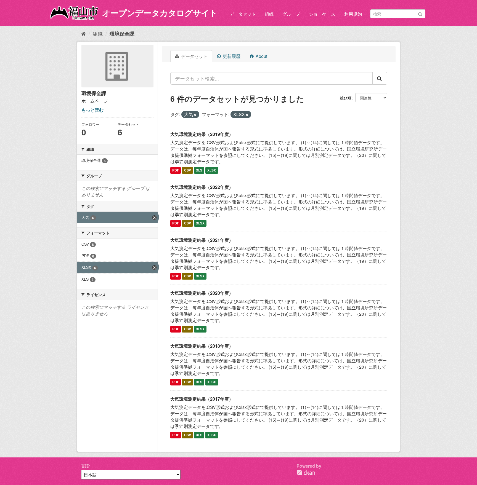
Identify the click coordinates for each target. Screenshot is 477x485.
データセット (242, 14)
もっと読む (92, 110)
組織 (269, 14)
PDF (175, 170)
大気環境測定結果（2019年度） (201, 134)
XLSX (211, 170)
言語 (85, 465)
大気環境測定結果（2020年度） (201, 293)
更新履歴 (231, 56)
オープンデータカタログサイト (160, 12)
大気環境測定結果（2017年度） (201, 399)
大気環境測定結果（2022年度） (201, 187)
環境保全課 (122, 33)
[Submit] (420, 13)
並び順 (345, 98)
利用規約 (353, 14)
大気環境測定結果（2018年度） (201, 346)
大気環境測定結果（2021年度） (201, 240)
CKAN (305, 473)
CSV (187, 170)
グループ (291, 14)
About (261, 56)
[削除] (195, 114)
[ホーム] (83, 33)
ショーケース (322, 14)
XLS (199, 170)
